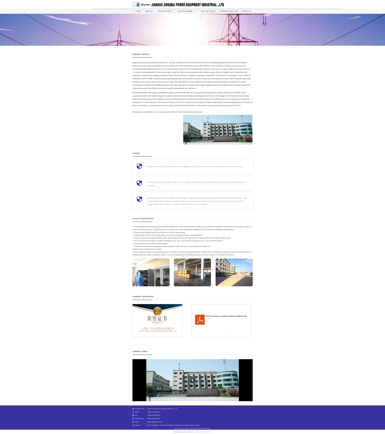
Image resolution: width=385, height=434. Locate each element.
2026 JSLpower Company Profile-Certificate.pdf (226, 316)
